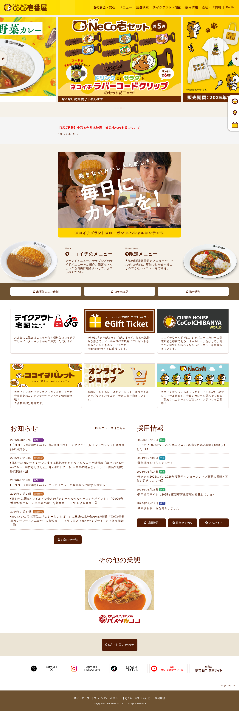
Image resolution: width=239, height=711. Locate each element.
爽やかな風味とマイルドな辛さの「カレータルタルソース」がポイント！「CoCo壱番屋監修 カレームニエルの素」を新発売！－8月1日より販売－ (66, 498)
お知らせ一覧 (69, 539)
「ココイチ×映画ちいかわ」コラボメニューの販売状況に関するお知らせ (59, 483)
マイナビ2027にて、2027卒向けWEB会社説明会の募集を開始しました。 (181, 444)
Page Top (226, 685)
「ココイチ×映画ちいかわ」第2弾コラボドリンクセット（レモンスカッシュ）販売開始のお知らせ (67, 444)
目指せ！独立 (184, 522)
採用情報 (153, 522)
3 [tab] (121, 108)
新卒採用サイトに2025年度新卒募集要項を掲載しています (176, 492)
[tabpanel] (119, 59)
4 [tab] (124, 108)
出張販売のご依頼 (47, 291)
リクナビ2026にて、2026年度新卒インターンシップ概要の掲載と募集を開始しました (182, 476)
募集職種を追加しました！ (155, 460)
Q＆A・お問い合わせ (119, 644)
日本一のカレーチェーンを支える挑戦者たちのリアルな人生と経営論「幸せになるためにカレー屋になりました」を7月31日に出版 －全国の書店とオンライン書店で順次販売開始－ (67, 464)
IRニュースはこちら (111, 428)
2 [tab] (118, 108)
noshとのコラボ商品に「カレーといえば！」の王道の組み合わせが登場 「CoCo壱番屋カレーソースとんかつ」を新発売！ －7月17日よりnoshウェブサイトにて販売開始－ (67, 518)
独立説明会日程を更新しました (158, 506)
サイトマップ (82, 698)
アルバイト (216, 522)
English (231, 7)
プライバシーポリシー (107, 698)
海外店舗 (195, 291)
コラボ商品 (121, 291)
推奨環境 (160, 698)
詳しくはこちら (68, 133)
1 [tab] (115, 108)
